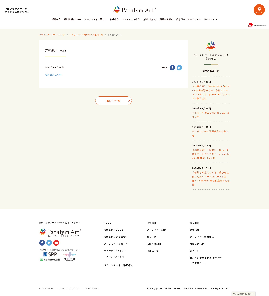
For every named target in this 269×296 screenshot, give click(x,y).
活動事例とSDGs (72, 19)
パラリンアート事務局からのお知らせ (86, 34)
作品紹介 (114, 19)
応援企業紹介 (166, 19)
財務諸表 (194, 229)
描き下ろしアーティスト (188, 19)
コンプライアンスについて (68, 288)
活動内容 (56, 19)
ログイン (259, 12)
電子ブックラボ (92, 288)
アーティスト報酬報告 (202, 236)
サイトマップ (210, 19)
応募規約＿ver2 (53, 74)
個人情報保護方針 (46, 288)
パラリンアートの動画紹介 (118, 265)
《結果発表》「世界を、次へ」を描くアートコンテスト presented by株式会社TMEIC (210, 154)
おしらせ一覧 (113, 100)
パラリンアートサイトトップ (52, 34)
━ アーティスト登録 (114, 256)
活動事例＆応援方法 (115, 236)
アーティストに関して (95, 19)
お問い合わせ (149, 19)
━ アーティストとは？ (115, 250)
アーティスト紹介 (131, 19)
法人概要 (194, 222)
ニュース (151, 236)
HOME (107, 222)
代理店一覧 (153, 250)
